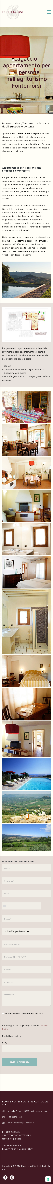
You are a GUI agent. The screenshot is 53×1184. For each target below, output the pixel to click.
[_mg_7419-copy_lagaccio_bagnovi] (26, 539)
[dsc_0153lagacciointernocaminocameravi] (26, 506)
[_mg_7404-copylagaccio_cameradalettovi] (26, 671)
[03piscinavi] (26, 774)
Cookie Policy (26, 1149)
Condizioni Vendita (11, 1145)
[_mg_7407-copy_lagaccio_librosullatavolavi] (26, 704)
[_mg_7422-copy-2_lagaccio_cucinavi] (26, 440)
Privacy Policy (9, 1149)
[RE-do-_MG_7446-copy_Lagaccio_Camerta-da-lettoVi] (26, 572)
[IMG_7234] (26, 837)
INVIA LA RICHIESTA (20, 1062)
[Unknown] (5, 906)
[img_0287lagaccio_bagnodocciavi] (26, 621)
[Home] (12, 11)
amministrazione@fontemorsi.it (21, 1123)
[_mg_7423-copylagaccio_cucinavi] (26, 473)
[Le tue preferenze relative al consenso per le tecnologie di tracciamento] (48, 1179)
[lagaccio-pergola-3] (26, 407)
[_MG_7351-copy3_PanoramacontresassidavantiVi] (26, 807)
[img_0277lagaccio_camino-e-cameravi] (26, 739)
